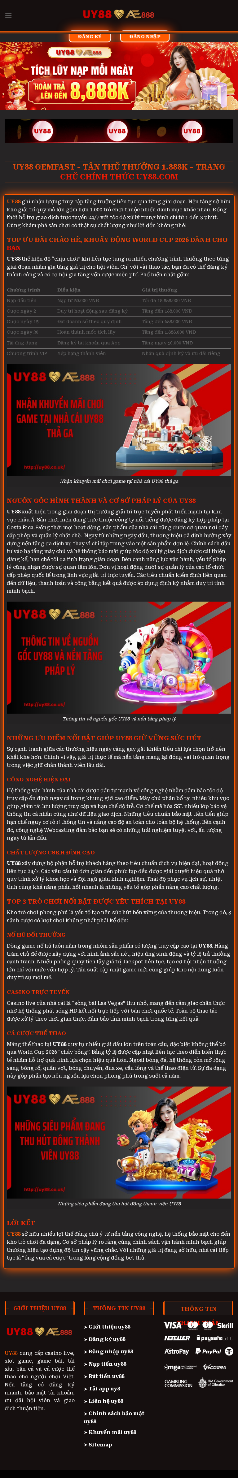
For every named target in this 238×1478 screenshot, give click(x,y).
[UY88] (119, 15)
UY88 (11, 1353)
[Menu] (8, 15)
